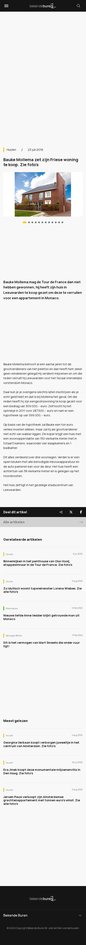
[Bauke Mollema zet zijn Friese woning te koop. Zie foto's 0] (25, 222)
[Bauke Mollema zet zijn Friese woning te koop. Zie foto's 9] (56, 222)
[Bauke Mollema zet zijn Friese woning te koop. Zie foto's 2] (32, 222)
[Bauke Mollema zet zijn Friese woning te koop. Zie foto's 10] (59, 222)
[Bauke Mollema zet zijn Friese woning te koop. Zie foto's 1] (29, 222)
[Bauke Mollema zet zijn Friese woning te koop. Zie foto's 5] (42, 222)
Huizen (11, 150)
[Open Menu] (5, 5)
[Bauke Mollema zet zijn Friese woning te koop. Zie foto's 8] (52, 222)
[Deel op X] (71, 512)
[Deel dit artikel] (61, 512)
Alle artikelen (14, 522)
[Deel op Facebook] (81, 512)
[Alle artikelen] (62, 222)
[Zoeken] (78, 6)
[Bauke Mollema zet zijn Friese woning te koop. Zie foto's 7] (49, 222)
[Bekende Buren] (43, 5)
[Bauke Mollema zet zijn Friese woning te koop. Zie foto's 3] (36, 222)
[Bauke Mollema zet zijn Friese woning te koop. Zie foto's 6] (46, 222)
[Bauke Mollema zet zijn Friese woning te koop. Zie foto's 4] (39, 222)
